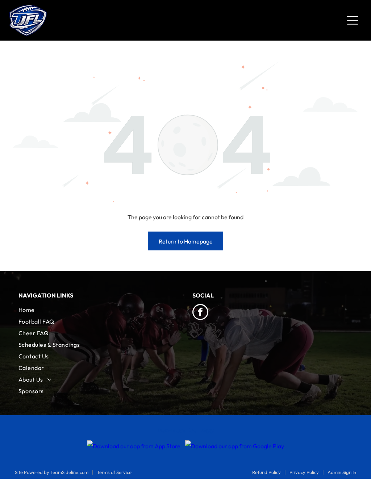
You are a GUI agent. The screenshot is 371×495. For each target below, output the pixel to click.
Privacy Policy (304, 472)
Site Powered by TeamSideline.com (51, 472)
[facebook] (200, 313)
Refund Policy (266, 472)
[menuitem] (98, 310)
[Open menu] (352, 20)
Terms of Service (114, 472)
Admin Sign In (342, 472)
